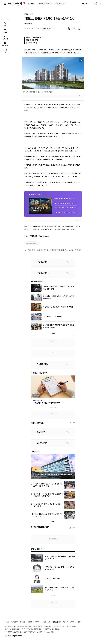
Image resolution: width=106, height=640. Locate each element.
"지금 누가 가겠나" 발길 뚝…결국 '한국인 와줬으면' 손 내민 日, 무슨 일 (65, 212)
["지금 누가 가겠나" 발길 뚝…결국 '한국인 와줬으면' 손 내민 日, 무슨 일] (69, 488)
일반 (31, 14)
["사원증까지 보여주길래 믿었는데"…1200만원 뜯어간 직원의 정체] (36, 291)
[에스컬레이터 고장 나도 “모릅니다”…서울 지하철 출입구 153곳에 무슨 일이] (37, 582)
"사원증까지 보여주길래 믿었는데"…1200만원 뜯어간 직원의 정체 (58, 288)
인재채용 (22, 622)
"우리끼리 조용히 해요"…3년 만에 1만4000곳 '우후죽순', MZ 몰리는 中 (65, 208)
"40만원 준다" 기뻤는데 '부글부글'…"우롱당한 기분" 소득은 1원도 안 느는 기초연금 (65, 203)
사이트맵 (78, 622)
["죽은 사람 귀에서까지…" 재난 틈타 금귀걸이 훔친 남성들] (69, 508)
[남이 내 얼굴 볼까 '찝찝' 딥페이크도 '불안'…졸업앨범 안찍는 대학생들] (36, 329)
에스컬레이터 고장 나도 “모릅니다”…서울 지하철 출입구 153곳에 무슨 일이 (60, 578)
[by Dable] (72, 528)
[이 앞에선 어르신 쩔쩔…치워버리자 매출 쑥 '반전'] (36, 310)
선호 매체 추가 (47, 28)
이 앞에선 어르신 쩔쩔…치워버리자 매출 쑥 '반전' (58, 307)
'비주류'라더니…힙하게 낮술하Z (53, 317)
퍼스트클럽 (29, 622)
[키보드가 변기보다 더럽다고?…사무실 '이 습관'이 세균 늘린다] (36, 301)
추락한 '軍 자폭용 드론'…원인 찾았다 (57, 589)
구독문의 (36, 622)
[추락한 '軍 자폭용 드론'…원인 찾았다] (37, 592)
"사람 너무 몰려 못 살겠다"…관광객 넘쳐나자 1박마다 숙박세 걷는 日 (65, 199)
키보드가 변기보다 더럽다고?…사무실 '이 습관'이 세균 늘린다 (58, 297)
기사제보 (43, 622)
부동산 (26, 14)
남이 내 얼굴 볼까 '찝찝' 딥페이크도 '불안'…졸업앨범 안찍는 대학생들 (58, 326)
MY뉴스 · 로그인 (87, 4)
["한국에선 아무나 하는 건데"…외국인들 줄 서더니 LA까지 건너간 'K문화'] (69, 498)
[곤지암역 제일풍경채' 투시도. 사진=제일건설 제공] (53, 73)
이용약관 (65, 622)
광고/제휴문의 (14, 622)
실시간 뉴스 (31, 3)
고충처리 (72, 622)
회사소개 (6, 622)
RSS (49, 622)
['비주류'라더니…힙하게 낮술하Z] (36, 320)
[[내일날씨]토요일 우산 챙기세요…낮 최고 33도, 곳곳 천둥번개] (69, 518)
